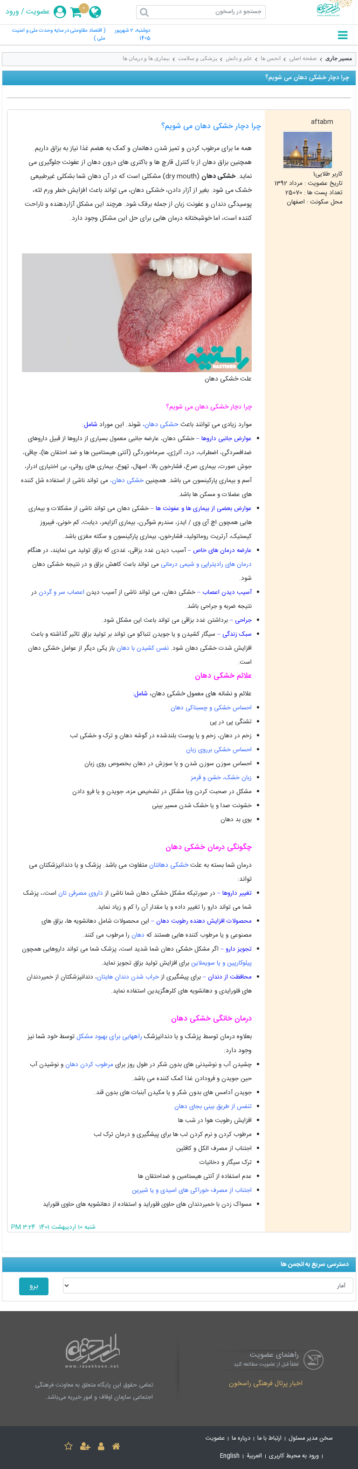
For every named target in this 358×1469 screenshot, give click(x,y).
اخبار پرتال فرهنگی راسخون (266, 1384)
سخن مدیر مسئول (311, 1438)
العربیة (254, 1456)
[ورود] (101, 1448)
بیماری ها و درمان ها (146, 58)
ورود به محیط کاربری (294, 1456)
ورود (12, 12)
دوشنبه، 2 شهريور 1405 (132, 35)
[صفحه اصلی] (116, 1448)
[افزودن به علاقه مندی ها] (68, 1448)
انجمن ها (271, 58)
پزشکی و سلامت (197, 58)
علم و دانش (239, 58)
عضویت (38, 12)
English (230, 1456)
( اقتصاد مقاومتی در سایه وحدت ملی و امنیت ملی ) (58, 35)
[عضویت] (85, 1448)
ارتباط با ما (269, 1438)
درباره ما (241, 1438)
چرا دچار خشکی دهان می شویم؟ (211, 126)
